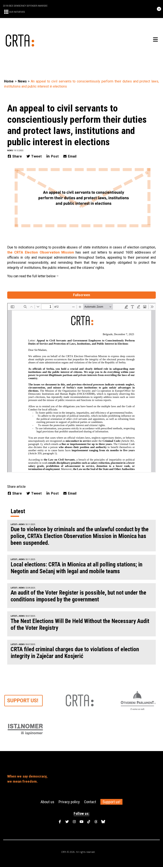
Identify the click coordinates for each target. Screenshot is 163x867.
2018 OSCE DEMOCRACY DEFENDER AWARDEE (25, 6)
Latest (14, 524)
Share (17, 156)
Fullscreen (81, 295)
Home (9, 81)
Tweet (36, 156)
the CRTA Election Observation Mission (40, 252)
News (22, 81)
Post (54, 156)
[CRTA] (43, 40)
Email (71, 156)
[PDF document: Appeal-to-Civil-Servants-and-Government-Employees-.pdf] (81, 388)
